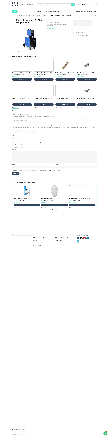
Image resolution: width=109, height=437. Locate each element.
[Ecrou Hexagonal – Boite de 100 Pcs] (44, 90)
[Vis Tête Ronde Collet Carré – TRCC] (22, 90)
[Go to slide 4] (56, 209)
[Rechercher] (73, 4)
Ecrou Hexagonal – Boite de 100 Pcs (43, 98)
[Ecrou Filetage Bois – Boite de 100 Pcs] (44, 65)
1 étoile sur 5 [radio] (18, 147)
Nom (13, 164)
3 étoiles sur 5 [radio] (20, 147)
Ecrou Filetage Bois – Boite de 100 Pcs (43, 72)
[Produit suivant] (96, 15)
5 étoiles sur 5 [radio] (22, 147)
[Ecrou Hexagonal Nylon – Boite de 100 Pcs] (22, 65)
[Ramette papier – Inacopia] (27, 191)
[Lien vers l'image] (22, 281)
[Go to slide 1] (52, 209)
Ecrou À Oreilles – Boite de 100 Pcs (85, 98)
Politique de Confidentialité (61, 237)
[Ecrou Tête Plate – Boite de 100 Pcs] (87, 65)
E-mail (57, 164)
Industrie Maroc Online (21, 434)
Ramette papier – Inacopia (20, 198)
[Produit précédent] (93, 15)
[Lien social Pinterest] (84, 238)
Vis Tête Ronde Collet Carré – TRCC (21, 98)
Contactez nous (59, 240)
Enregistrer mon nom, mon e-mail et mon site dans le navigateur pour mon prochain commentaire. (37, 170)
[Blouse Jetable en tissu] (54, 191)
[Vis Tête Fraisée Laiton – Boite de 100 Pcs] (65, 65)
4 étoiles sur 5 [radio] (21, 147)
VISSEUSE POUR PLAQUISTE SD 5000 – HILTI (80, 198)
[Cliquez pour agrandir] (18, 51)
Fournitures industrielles (23, 15)
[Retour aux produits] (95, 15)
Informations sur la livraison (40, 237)
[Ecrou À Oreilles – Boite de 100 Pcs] (87, 90)
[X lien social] (81, 238)
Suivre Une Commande (39, 242)
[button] (93, 182)
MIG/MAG (47, 15)
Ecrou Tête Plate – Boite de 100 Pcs (86, 72)
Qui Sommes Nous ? (38, 245)
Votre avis (14, 149)
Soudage (32, 15)
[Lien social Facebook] (78, 238)
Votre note (14, 147)
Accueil (13, 15)
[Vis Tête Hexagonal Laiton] (65, 90)
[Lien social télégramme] (78, 241)
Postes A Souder (40, 15)
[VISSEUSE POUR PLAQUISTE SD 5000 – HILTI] (82, 191)
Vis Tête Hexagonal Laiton (62, 98)
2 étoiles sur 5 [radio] (19, 147)
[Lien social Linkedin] (87, 238)
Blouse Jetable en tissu (47, 198)
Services (35, 240)
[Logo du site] (23, 4)
